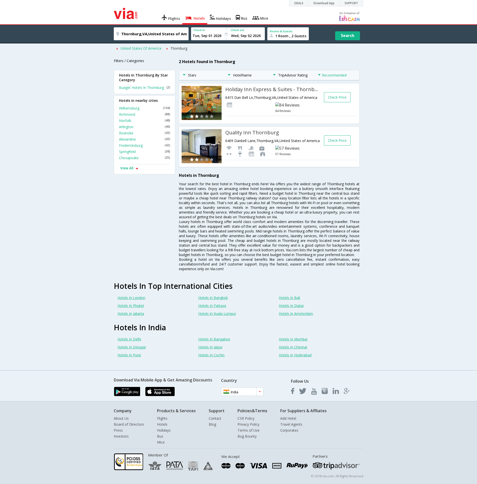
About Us (121, 418)
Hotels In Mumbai (293, 339)
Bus (160, 436)
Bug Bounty (247, 436)
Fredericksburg (144, 145)
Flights (162, 418)
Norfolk (144, 120)
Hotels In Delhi (129, 339)
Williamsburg (144, 108)
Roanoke (144, 133)
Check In (199, 30)
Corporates (289, 430)
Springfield (144, 151)
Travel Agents (291, 424)
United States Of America (140, 48)
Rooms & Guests (281, 31)
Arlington (144, 126)
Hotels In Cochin (211, 355)
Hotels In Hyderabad (295, 355)
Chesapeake (144, 157)
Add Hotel (288, 418)
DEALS (298, 3)
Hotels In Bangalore (214, 339)
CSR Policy (246, 418)
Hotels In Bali (289, 297)
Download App (324, 3)
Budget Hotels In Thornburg (144, 87)
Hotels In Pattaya (212, 305)
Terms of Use (249, 430)
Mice (161, 442)
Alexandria (144, 139)
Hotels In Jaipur (210, 347)
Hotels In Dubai (291, 305)
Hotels (162, 424)
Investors (121, 436)
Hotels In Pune (129, 355)
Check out (237, 30)
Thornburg (178, 48)
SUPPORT (351, 3)
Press (118, 430)
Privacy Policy (248, 424)
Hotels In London (131, 297)
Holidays (164, 430)
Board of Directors (129, 424)
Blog (212, 424)
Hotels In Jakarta (131, 313)
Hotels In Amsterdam (296, 313)
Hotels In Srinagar (132, 347)
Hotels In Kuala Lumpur (217, 313)
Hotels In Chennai (293, 347)
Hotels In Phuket (131, 305)
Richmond (144, 114)
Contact (215, 418)
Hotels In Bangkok (213, 297)
